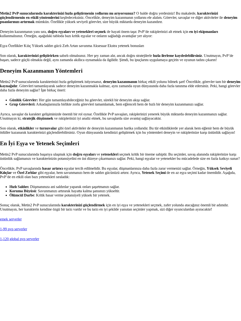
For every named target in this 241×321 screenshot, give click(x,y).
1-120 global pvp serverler (19, 239)
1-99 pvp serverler (13, 229)
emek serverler (11, 219)
